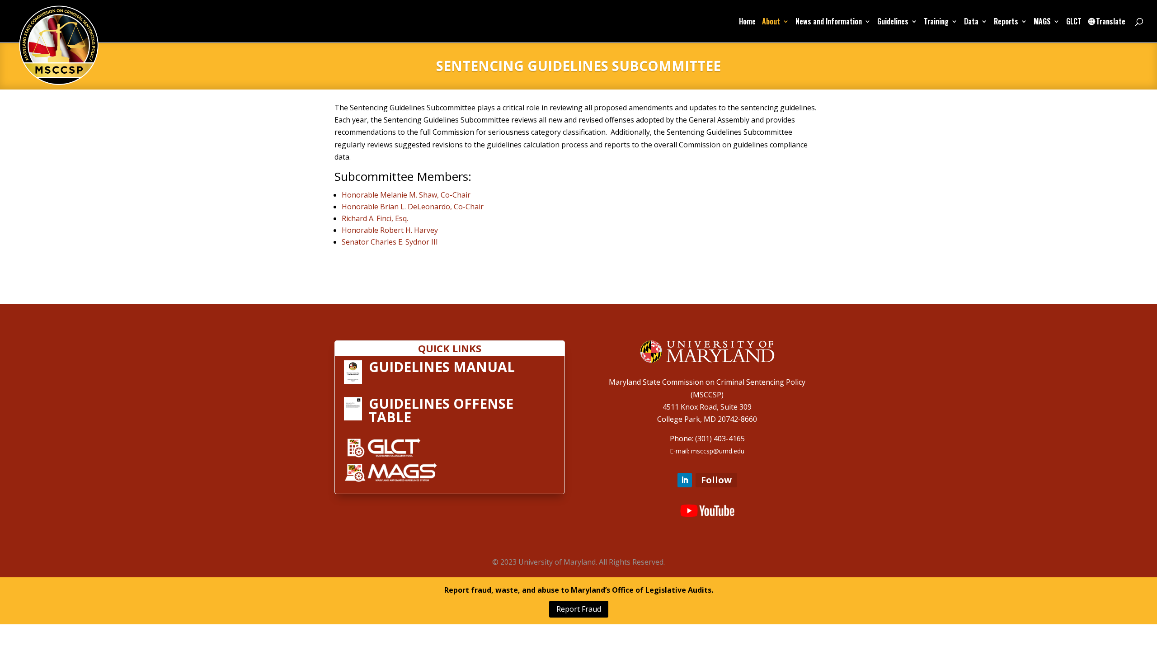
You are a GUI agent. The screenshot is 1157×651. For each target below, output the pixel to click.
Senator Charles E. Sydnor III (390, 242)
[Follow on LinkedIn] (684, 480)
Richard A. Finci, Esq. (375, 218)
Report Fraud (578, 609)
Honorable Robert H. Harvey (390, 230)
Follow (716, 480)
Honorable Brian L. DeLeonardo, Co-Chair (413, 207)
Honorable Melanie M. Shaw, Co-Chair (406, 195)
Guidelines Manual (442, 367)
